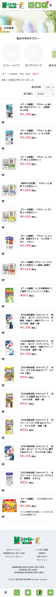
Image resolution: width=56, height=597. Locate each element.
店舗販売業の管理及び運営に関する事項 (28, 567)
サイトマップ (42, 560)
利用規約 (42, 553)
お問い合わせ (42, 556)
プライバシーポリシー (14, 556)
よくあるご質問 (42, 550)
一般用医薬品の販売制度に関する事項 (28, 572)
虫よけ (35, 74)
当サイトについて (14, 550)
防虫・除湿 (25, 74)
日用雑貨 (13, 74)
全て (4, 74)
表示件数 (36, 87)
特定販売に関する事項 (28, 570)
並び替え (28, 93)
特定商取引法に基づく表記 (14, 553)
